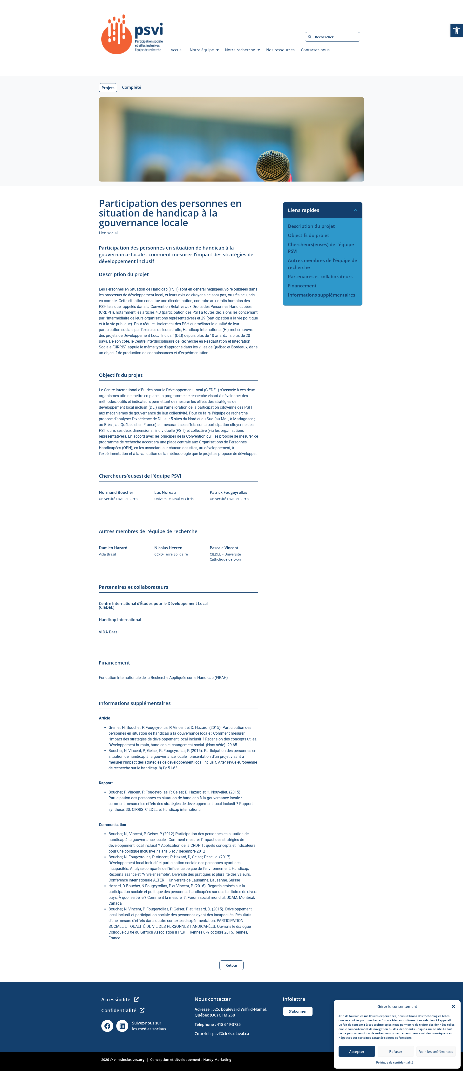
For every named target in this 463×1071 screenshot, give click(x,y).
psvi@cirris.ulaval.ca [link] (230, 1033)
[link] (456, 30)
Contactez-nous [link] (315, 50)
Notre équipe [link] (202, 50)
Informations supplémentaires (321, 295)
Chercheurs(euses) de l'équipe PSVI (321, 248)
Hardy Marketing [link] (217, 1059)
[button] (453, 1006)
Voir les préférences (436, 1051)
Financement (302, 286)
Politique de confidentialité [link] (394, 1062)
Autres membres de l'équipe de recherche (322, 264)
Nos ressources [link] (280, 50)
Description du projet (311, 226)
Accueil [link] (177, 50)
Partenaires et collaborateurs (320, 276)
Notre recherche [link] (240, 50)
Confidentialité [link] (118, 1010)
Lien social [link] (108, 233)
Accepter (356, 1051)
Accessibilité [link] (115, 999)
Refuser (395, 1051)
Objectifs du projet (308, 235)
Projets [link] (108, 87)
